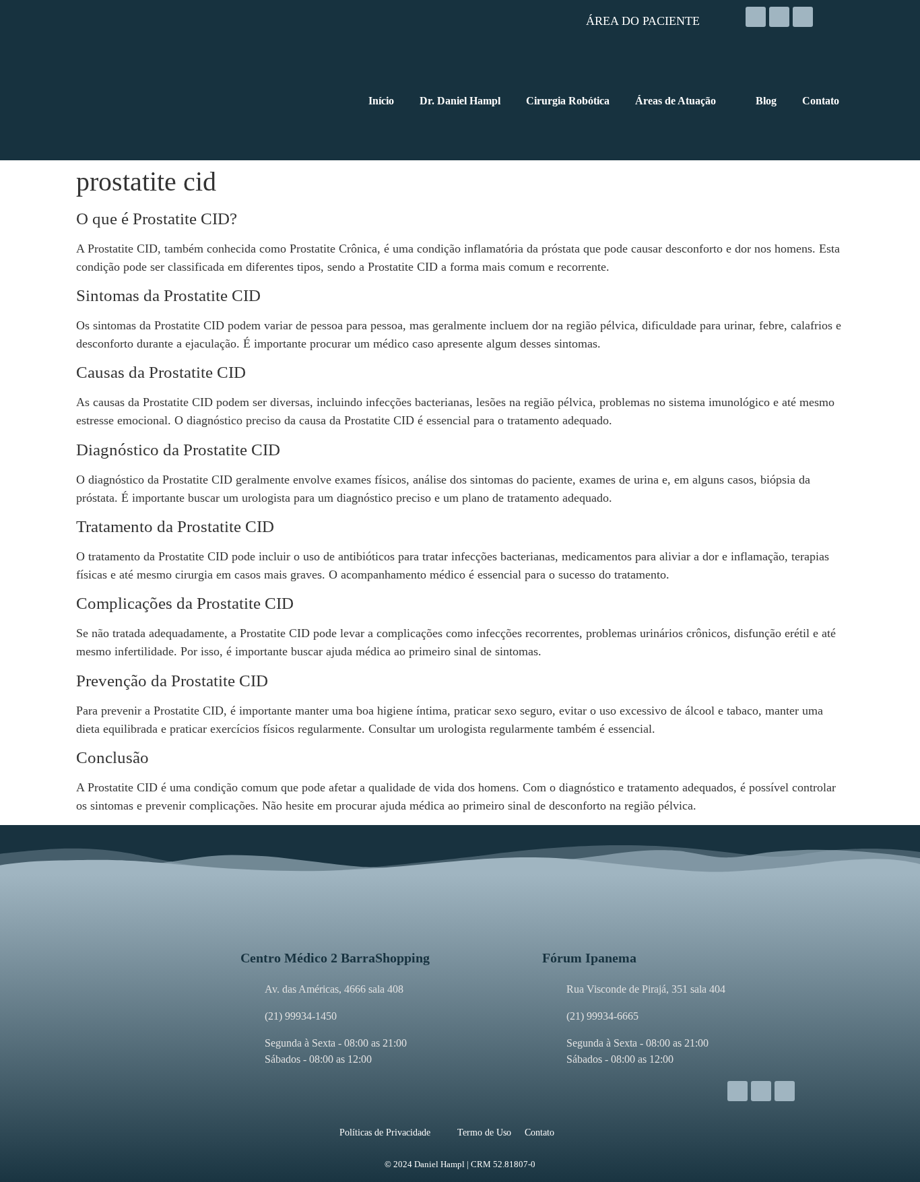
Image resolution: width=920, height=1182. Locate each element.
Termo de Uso (484, 1132)
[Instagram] (756, 17)
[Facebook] (779, 17)
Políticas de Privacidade (384, 1132)
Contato (539, 1132)
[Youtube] (803, 17)
